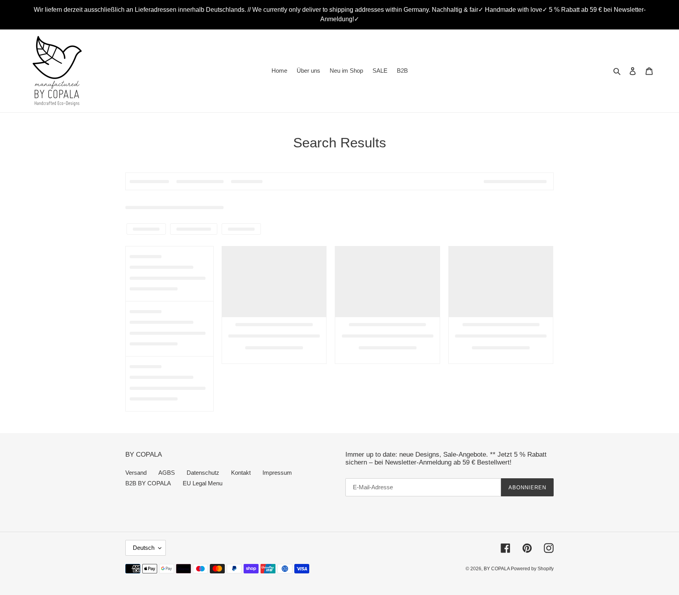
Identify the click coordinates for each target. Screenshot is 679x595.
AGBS (166, 472)
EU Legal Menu (202, 483)
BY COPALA (497, 568)
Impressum (277, 472)
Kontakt (241, 472)
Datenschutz (203, 472)
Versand (136, 472)
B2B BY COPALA (148, 483)
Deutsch (143, 547)
